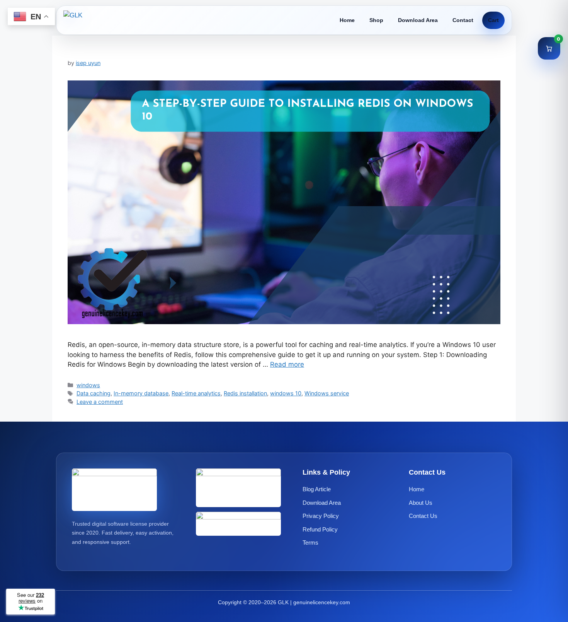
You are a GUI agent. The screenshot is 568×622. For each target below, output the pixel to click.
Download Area (418, 20)
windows (88, 385)
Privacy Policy (321, 516)
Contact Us (423, 516)
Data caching (94, 393)
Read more (287, 364)
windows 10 (285, 393)
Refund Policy (320, 529)
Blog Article (317, 489)
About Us (420, 502)
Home (347, 20)
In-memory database (141, 393)
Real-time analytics (196, 393)
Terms (310, 542)
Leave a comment (100, 401)
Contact (462, 20)
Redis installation (245, 393)
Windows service (326, 393)
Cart (493, 20)
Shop (376, 20)
